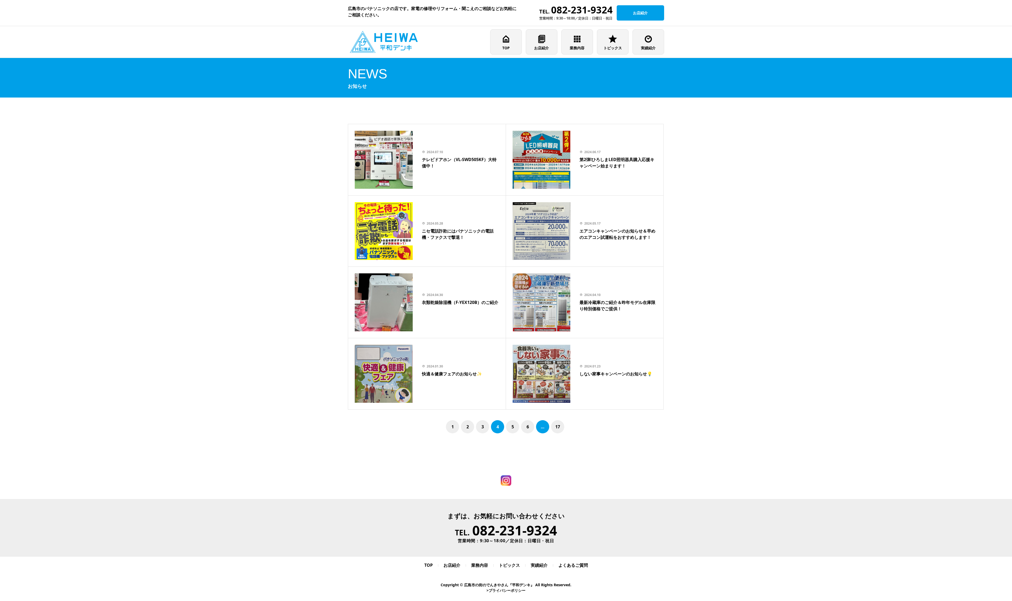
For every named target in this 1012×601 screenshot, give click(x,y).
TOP (506, 47)
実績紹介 (648, 47)
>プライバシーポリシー (506, 590)
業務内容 (577, 47)
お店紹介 (541, 47)
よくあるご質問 (573, 565)
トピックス (613, 47)
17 (557, 427)
